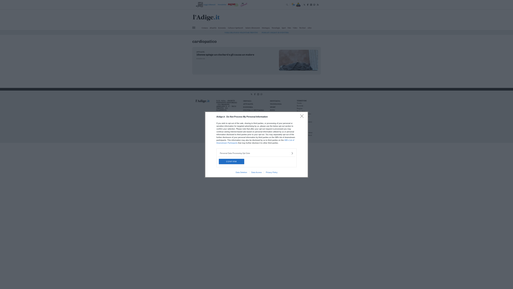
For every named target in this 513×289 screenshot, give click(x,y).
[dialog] (256, 144)
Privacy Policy (271, 172)
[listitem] (256, 153)
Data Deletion (241, 172)
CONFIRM (231, 161)
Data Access (256, 172)
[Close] (302, 116)
